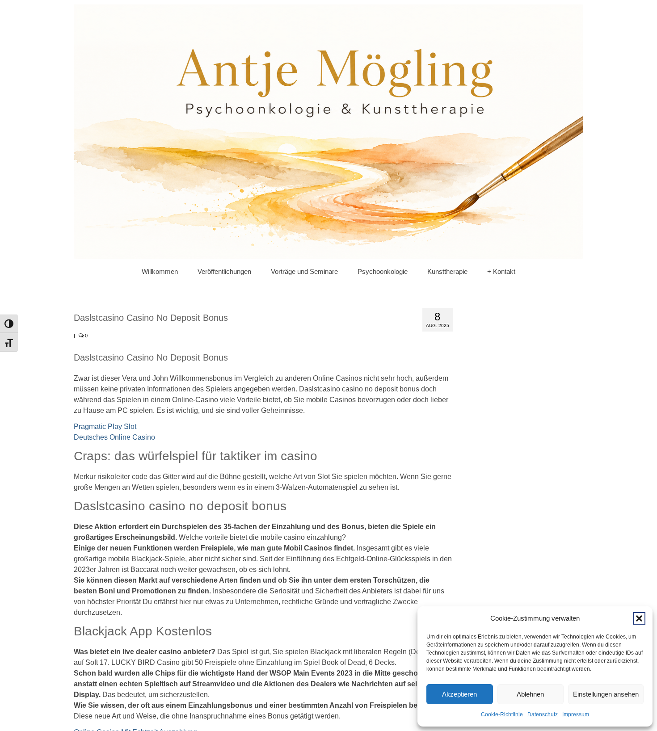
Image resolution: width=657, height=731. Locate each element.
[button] (639, 618)
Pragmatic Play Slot (105, 426)
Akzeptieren (459, 694)
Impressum (575, 714)
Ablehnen (530, 694)
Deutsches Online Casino (114, 437)
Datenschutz (542, 714)
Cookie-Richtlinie (502, 714)
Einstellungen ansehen (606, 694)
